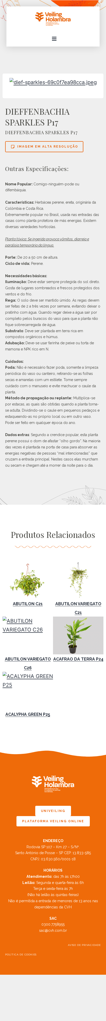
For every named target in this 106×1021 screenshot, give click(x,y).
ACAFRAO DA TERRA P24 (78, 659)
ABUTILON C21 (28, 603)
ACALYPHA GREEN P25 (27, 714)
